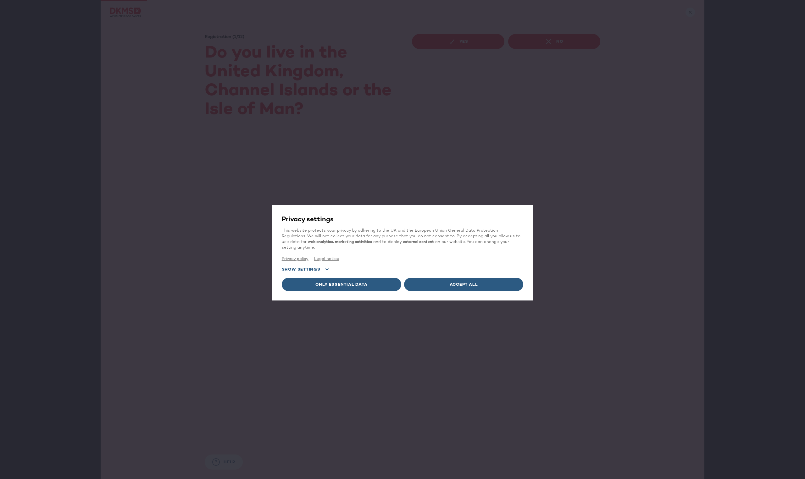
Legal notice (326, 258)
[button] (341, 284)
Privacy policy (295, 258)
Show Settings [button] (301, 269)
